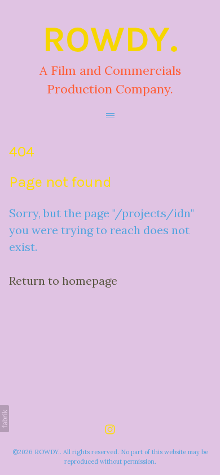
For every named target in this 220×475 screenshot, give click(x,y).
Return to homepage (63, 281)
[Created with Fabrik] (4, 418)
